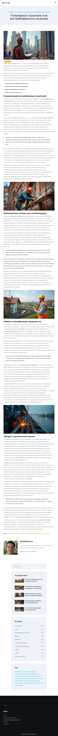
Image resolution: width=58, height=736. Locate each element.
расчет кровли (39, 678)
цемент (21, 676)
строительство (46, 533)
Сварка (29, 636)
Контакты (6, 724)
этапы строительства (20, 680)
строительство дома (28, 671)
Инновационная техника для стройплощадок (16, 86)
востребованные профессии (34, 533)
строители (10, 533)
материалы (18, 683)
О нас (5, 715)
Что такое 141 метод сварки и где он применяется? (33, 608)
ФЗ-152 (5, 722)
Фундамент (29, 639)
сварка (34, 683)
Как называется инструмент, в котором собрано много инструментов (33, 602)
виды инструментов (26, 683)
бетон (35, 671)
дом (31, 678)
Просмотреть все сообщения (28, 551)
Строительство (29, 626)
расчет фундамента (24, 678)
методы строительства (31, 444)
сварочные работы (29, 656)
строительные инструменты (22, 674)
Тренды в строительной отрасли (13, 92)
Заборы (29, 649)
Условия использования (10, 717)
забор (33, 678)
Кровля (29, 653)
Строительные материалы (29, 646)
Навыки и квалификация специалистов (15, 89)
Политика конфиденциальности (12, 720)
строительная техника (19, 533)
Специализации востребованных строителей (16, 83)
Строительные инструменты (29, 632)
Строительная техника (29, 643)
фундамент (33, 674)
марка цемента (19, 685)
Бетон (29, 629)
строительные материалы (33, 680)
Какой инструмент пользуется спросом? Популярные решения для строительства (33, 595)
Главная (10, 12)
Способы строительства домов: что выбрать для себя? (33, 580)
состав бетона (39, 683)
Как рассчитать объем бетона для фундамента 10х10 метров (33, 587)
